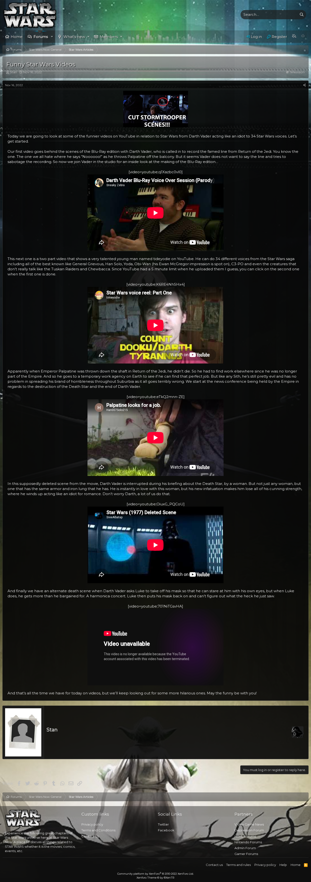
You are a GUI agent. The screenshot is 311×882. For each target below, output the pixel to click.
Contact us (214, 865)
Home (17, 36)
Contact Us (90, 836)
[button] (52, 36)
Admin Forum (245, 848)
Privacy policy (92, 824)
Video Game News (249, 824)
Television (297, 72)
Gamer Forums (246, 854)
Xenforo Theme (155, 877)
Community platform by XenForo (155, 873)
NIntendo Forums (248, 842)
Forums (41, 36)
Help (283, 865)
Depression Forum (249, 830)
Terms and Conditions (98, 830)
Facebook (166, 830)
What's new (74, 36)
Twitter (163, 824)
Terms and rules (238, 865)
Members (109, 36)
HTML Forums (245, 836)
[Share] (305, 85)
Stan (52, 730)
